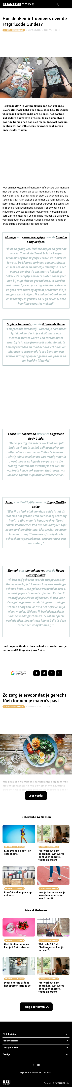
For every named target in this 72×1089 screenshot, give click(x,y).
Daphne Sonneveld (19, 324)
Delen (36, 673)
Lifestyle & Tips (10, 1047)
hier (27, 650)
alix (51, 707)
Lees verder (36, 795)
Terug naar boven (34, 1007)
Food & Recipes (10, 1040)
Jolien (9, 502)
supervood (29, 434)
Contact (47, 1072)
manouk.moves (35, 570)
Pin (51, 673)
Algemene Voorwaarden (31, 1072)
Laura (12, 434)
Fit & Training (9, 1034)
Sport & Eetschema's (13, 30)
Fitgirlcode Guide (53, 324)
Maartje (10, 237)
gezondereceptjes (33, 237)
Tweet (44, 673)
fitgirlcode (54, 30)
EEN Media (64, 1083)
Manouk (13, 570)
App (59, 673)
